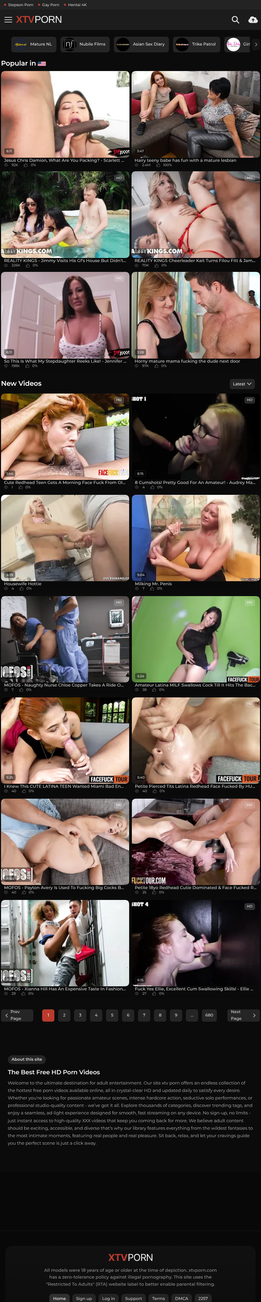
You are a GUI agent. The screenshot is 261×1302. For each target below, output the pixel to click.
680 (209, 1015)
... (192, 1015)
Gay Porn (50, 4)
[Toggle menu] (8, 19)
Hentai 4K (77, 4)
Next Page (236, 1015)
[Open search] (235, 20)
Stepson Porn (20, 4)
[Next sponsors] (256, 44)
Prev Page (16, 1015)
